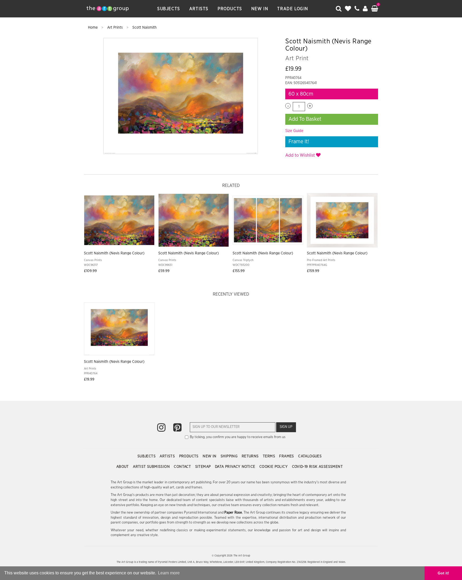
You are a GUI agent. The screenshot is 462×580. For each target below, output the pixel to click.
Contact (183, 467)
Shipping (230, 456)
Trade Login (292, 9)
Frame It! (298, 141)
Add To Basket (304, 119)
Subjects (168, 9)
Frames (287, 456)
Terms (269, 456)
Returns (251, 456)
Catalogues (310, 456)
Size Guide (294, 131)
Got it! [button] (443, 573)
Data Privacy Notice (235, 467)
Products (230, 9)
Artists (199, 9)
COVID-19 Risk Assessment (317, 467)
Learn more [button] (169, 573)
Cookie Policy (274, 467)
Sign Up (286, 427)
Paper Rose (233, 512)
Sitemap (203, 467)
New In (259, 9)
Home (93, 27)
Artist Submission (152, 467)
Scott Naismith (144, 27)
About (123, 467)
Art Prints (115, 27)
